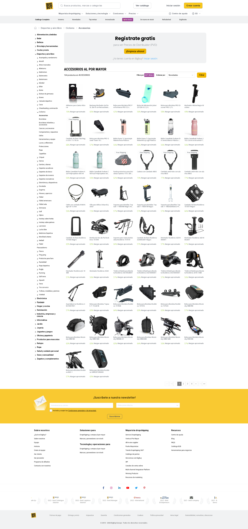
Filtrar (201, 75)
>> (204, 384)
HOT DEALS (149, 75)
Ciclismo (70, 28)
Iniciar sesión (150, 58)
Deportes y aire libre (51, 28)
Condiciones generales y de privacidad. (82, 411)
